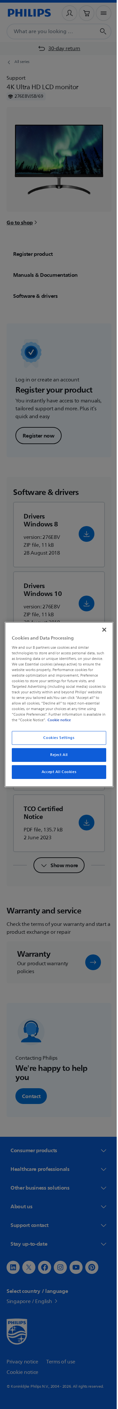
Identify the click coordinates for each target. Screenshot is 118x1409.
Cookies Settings (56, 738)
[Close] (101, 630)
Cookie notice (77, 720)
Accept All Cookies (56, 772)
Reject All (57, 755)
